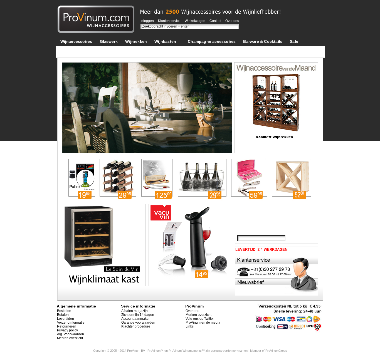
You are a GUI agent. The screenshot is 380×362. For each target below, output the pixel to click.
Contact (215, 21)
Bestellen (64, 311)
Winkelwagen (195, 21)
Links (190, 326)
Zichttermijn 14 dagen (137, 315)
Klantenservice (169, 21)
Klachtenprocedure (135, 326)
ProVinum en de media (203, 322)
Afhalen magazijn (134, 311)
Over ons (232, 21)
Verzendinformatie (71, 322)
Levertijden (65, 319)
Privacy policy (67, 330)
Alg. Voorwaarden (70, 334)
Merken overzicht (70, 338)
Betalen (63, 315)
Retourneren (66, 326)
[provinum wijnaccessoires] (96, 8)
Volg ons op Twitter (200, 319)
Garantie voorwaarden (138, 322)
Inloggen (147, 21)
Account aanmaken (135, 319)
